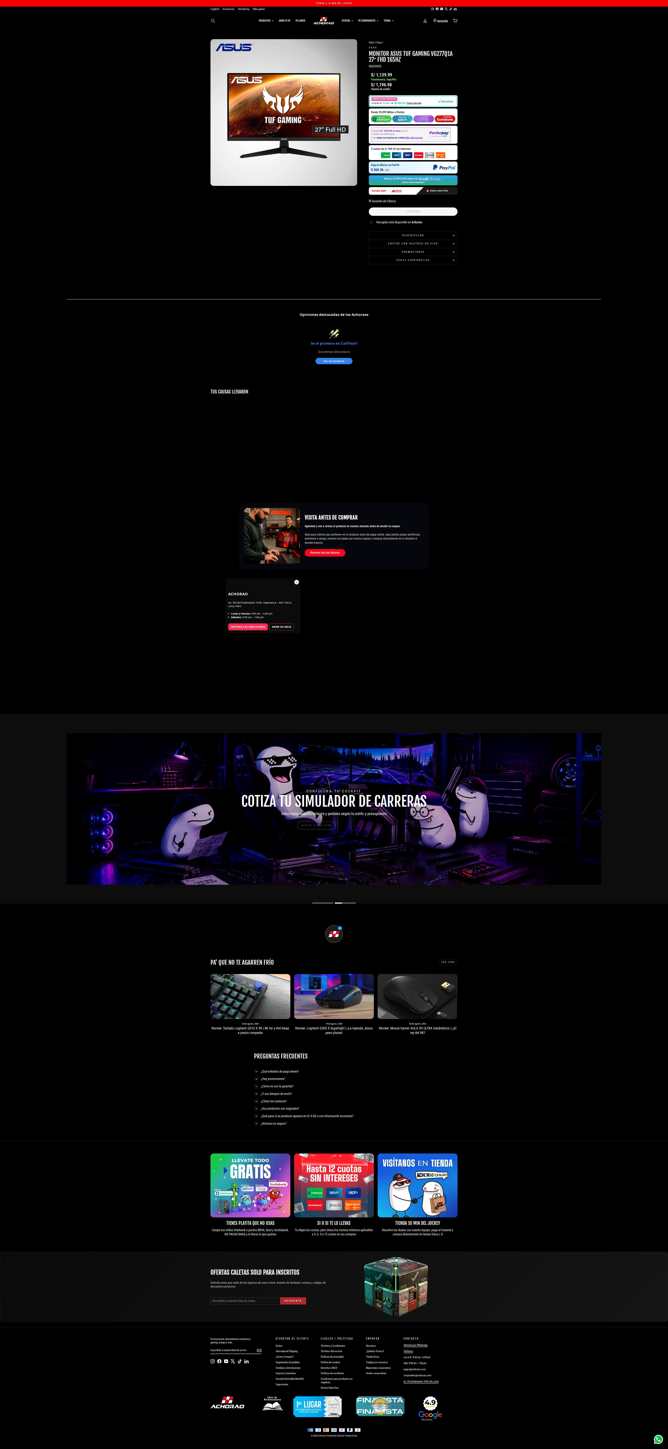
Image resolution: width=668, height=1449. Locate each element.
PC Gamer (300, 20)
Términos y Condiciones (333, 1345)
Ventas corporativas (376, 1373)
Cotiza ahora (354, 825)
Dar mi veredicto (334, 361)
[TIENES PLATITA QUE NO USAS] (250, 1185)
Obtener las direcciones (248, 626)
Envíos (279, 1345)
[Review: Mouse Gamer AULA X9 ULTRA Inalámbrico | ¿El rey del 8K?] (418, 996)
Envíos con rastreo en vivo (413, 243)
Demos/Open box (330, 1387)
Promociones (413, 251)
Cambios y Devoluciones (288, 1367)
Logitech (214, 9)
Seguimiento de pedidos (288, 1362)
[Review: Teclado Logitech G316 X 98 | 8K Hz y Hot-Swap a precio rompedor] (250, 996)
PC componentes (367, 20)
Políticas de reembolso (332, 1373)
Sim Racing (243, 9)
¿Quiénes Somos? (375, 1351)
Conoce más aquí (414, 103)
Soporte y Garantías (286, 1373)
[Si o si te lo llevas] (334, 1185)
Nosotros (371, 1345)
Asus (379, 42)
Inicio (371, 42)
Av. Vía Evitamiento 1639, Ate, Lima (421, 1381)
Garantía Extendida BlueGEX (290, 1378)
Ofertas (346, 20)
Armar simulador (316, 825)
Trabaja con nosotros (377, 1362)
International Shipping (286, 1351)
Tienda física (372, 1356)
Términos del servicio (331, 1351)
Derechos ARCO (329, 1367)
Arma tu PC (284, 20)
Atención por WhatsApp (415, 1345)
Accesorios (228, 9)
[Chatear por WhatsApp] (658, 1439)
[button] (413, 101)
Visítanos (408, 1351)
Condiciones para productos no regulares (337, 1380)
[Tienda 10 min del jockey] (418, 1185)
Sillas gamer (259, 9)
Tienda (387, 20)
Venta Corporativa (413, 260)
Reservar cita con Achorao (325, 552)
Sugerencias (282, 1384)
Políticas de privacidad (332, 1356)
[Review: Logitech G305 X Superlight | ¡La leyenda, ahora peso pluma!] (334, 996)
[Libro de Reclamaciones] (272, 1403)
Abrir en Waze (281, 626)
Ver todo (448, 962)
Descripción (413, 235)
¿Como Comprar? (285, 1356)
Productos (265, 20)
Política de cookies (330, 1362)
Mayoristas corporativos (378, 1367)
